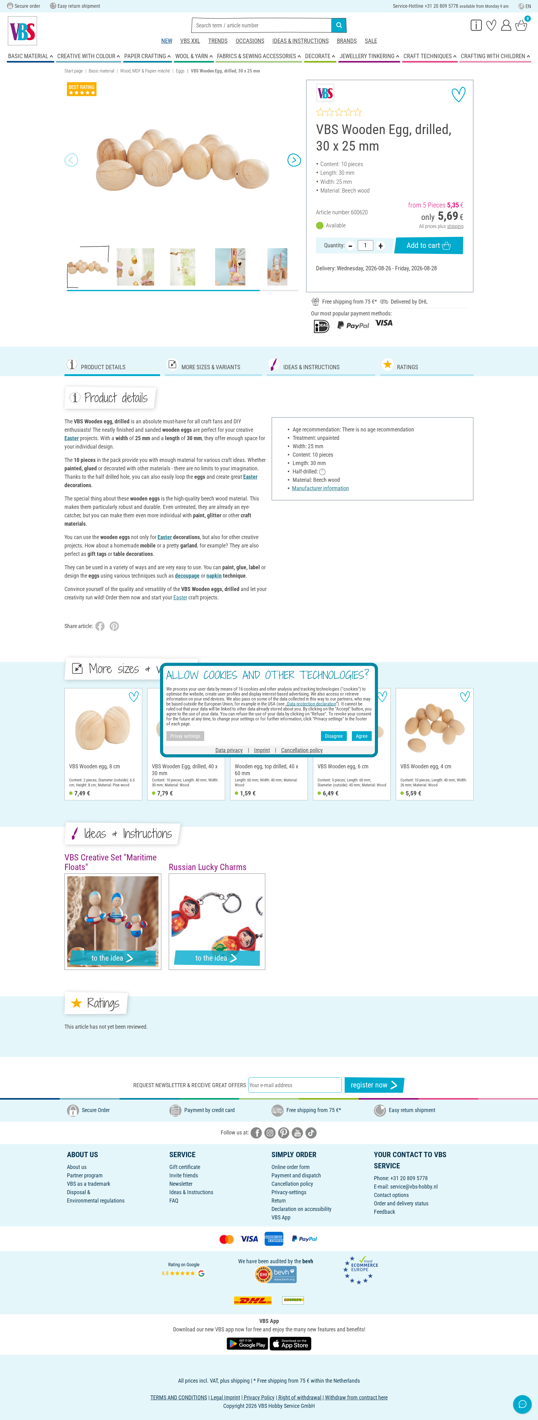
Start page (73, 71)
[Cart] (521, 24)
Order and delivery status (401, 1203)
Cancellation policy (292, 1183)
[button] (71, 160)
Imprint (262, 750)
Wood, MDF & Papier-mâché (145, 71)
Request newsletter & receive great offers (189, 1085)
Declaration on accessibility (301, 1209)
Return (278, 1200)
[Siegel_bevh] (275, 1274)
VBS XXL (190, 40)
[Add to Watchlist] (458, 94)
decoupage (187, 575)
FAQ (173, 1200)
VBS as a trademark (88, 1183)
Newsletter (180, 1183)
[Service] (476, 24)
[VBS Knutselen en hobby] (22, 30)
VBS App (280, 1217)
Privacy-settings (288, 1192)
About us (77, 1167)
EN (528, 6)
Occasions (250, 40)
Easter (71, 438)
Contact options (391, 1195)
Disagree (334, 736)
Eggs (180, 71)
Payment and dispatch (296, 1175)
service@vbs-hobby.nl (414, 1186)
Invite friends (183, 1175)
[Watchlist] (491, 24)
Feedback (384, 1211)
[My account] (506, 24)
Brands (347, 40)
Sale (371, 40)
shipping (455, 226)
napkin (214, 575)
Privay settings (185, 736)
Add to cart (423, 245)
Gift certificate (184, 1167)
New (166, 40)
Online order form (290, 1167)
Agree (362, 736)
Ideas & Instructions (300, 40)
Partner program (85, 1175)
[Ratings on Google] (184, 1269)
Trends (218, 40)
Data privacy (229, 750)
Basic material (101, 71)
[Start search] (339, 25)
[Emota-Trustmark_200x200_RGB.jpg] (360, 1269)
